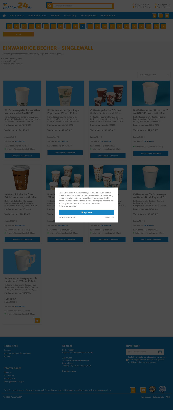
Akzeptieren (86, 212)
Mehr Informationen (67, 206)
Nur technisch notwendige (67, 217)
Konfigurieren (109, 217)
